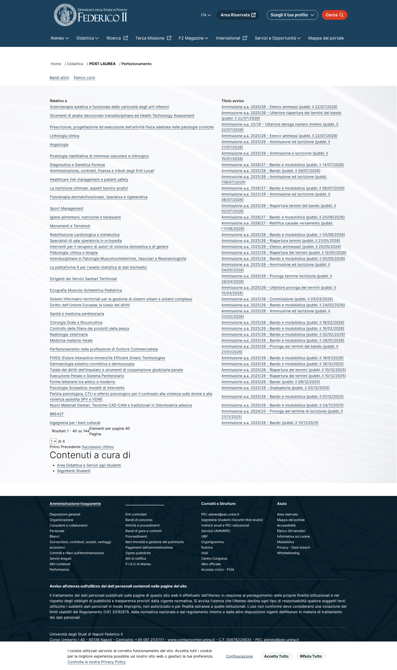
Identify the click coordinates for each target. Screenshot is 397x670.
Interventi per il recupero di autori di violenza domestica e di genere (109, 246)
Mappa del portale (291, 520)
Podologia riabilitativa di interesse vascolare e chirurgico (99, 156)
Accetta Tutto (276, 656)
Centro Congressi (214, 558)
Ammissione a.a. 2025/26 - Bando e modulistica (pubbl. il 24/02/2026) (283, 305)
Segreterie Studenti (74, 470)
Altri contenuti (60, 564)
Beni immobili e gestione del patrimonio (154, 542)
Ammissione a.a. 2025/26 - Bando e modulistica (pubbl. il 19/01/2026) (282, 357)
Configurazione (239, 656)
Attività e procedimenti (142, 525)
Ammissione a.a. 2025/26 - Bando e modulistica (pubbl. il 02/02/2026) (283, 334)
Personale (57, 531)
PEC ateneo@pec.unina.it (220, 514)
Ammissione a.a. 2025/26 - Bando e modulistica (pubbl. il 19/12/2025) (282, 363)
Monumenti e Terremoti (70, 225)
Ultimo (108, 446)
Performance (59, 569)
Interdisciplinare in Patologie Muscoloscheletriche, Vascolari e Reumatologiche (118, 258)
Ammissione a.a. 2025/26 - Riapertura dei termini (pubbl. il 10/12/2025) (283, 369)
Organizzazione (61, 520)
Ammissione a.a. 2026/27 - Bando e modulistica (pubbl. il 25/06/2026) (283, 217)
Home (56, 63)
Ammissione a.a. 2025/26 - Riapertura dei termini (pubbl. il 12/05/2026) (284, 252)
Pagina (95, 434)
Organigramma (212, 542)
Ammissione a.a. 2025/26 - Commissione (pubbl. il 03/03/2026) (277, 299)
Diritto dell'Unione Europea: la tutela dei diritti (90, 305)
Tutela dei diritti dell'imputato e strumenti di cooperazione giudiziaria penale (116, 369)
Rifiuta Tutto (311, 656)
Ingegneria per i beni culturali (75, 422)
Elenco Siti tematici (291, 531)
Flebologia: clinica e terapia (74, 252)
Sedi (204, 553)
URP (204, 536)
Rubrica (207, 547)
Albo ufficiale (211, 564)
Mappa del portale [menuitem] (326, 38)
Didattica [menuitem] (86, 38)
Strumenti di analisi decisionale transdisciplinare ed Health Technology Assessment (122, 115)
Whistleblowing (288, 553)
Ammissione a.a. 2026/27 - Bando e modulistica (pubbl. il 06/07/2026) (283, 188)
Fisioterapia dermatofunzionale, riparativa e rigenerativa (98, 197)
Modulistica (285, 542)
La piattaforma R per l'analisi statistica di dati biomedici (98, 267)
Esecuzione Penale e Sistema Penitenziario (87, 375)
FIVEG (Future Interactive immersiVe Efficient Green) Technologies (107, 357)
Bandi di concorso (138, 520)
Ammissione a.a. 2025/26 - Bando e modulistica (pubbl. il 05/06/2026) (283, 234)
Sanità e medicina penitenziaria (77, 313)
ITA (204, 15)
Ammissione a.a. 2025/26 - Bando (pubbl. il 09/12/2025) (270, 381)
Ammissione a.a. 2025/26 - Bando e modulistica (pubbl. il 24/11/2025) (282, 405)
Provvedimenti (136, 536)
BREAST (57, 414)
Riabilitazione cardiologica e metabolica (84, 234)
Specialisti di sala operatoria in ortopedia (86, 240)
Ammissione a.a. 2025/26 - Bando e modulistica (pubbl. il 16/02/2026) (282, 328)
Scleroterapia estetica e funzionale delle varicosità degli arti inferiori (109, 106)
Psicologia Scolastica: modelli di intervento (87, 387)
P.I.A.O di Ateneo (138, 564)
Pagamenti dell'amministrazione (149, 547)
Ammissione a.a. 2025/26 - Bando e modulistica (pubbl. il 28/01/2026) (282, 340)
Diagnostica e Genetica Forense (77, 164)
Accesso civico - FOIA (217, 569)
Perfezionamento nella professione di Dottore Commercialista (104, 349)
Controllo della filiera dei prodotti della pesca (89, 328)
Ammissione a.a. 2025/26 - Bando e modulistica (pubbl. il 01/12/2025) (282, 396)
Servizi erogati (60, 558)
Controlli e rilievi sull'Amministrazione (77, 553)
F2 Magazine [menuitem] (192, 38)
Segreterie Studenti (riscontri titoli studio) (232, 520)
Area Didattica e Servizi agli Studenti (89, 465)
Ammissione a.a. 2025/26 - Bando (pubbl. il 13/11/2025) (270, 422)
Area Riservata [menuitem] (235, 14)
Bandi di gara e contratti (143, 531)
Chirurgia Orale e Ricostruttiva (76, 322)
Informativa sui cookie (293, 536)
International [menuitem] (228, 38)
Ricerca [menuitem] (114, 38)
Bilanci (54, 536)
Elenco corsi (84, 77)
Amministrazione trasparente (75, 503)
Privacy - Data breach (293, 547)
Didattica (75, 63)
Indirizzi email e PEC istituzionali (225, 525)
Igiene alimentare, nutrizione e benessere (85, 217)
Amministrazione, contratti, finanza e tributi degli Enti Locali (102, 170)
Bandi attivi (59, 77)
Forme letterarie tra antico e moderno (82, 381)
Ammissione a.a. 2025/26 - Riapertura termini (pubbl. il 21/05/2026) (280, 240)
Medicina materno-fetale (71, 340)
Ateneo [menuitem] (58, 38)
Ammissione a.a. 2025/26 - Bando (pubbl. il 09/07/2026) (270, 170)
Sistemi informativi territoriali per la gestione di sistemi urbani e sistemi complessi (121, 299)
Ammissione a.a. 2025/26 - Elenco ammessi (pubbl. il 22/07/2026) (279, 106)
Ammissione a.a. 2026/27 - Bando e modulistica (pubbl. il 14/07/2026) (282, 164)
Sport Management (66, 208)
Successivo (92, 446)
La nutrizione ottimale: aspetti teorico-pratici (89, 188)
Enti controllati (136, 514)
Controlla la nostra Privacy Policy (97, 661)
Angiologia (59, 144)
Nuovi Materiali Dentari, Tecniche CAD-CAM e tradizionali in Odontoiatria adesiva (121, 405)
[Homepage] (90, 15)
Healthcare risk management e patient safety (89, 179)
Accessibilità (286, 525)
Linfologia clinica (64, 135)
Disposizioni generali (65, 514)
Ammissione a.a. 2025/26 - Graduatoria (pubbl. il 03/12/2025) (275, 387)
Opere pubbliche (138, 553)
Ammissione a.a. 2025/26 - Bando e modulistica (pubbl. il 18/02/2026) (282, 322)
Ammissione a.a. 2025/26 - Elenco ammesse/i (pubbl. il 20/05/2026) (281, 246)
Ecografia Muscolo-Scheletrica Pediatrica (86, 290)
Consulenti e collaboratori (69, 525)
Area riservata (287, 514)
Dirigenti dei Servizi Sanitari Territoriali (83, 278)
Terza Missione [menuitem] (150, 38)
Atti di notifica (135, 558)
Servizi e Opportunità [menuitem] (276, 38)
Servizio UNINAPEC (216, 531)
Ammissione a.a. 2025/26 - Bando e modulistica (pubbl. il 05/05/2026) (283, 258)
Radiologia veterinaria (69, 334)
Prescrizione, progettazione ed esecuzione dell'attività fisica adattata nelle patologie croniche (132, 127)
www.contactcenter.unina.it (191, 639)
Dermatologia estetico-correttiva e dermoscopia (92, 363)
